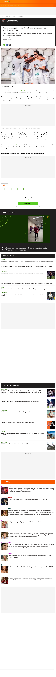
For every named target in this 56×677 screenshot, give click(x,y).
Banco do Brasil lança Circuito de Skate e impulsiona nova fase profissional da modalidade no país (22, 433)
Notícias (10, 497)
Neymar (3, 264)
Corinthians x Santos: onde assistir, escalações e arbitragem (17, 422)
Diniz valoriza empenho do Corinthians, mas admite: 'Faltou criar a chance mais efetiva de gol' (27, 283)
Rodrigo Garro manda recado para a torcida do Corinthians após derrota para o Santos (23, 294)
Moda (9, 508)
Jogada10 (14, 189)
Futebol (14, 16)
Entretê (10, 520)
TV (9, 576)
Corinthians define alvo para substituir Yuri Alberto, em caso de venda (20, 401)
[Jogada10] (5, 184)
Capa (2, 16)
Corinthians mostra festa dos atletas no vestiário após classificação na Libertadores (24, 249)
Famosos (10, 486)
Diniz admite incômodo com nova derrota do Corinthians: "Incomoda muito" (22, 273)
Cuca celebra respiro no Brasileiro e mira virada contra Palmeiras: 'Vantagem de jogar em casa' (27, 261)
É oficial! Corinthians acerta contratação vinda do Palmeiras (17, 443)
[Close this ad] (55, 669)
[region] (28, 673)
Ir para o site (7, 1)
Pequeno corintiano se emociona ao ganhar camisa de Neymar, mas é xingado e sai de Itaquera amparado (27, 267)
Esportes (8, 16)
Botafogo (19, 145)
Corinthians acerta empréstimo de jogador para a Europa (17, 412)
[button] (2, 1)
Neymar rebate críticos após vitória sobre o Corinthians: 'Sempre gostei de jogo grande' (25, 289)
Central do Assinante (13, 5)
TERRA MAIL (3, 5)
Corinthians (20, 16)
